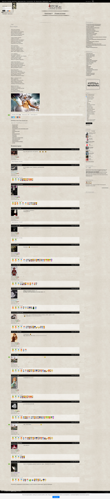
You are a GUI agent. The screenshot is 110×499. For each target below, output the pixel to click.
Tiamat (90, 158)
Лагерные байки (90, 107)
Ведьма (90, 169)
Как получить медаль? (90, 161)
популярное (94, 174)
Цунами (13, 142)
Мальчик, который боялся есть (91, 47)
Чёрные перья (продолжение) (91, 60)
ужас (105, 174)
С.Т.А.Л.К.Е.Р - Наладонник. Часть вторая (93, 43)
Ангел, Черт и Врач (89, 62)
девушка (23, 120)
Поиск (50, 1)
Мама (87, 170)
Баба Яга (88, 58)
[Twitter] (14, 117)
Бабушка (87, 169)
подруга (91, 174)
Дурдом (88, 115)
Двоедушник (88, 66)
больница (105, 172)
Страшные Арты (90, 108)
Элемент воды (15, 126)
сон (97, 174)
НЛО (87, 118)
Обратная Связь (39, 1)
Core (89, 144)
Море (20, 120)
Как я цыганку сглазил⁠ (90, 28)
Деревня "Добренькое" (90, 74)
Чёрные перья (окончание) (91, 61)
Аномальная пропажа (90, 32)
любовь (87, 174)
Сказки (88, 116)
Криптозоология (90, 110)
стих (98, 174)
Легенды (88, 103)
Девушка (92, 169)
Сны (87, 102)
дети (93, 173)
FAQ (34, 1)
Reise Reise (14, 135)
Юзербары (9, 1)
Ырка (87, 65)
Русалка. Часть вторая (90, 55)
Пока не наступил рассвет (91, 34)
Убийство (104, 170)
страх (100, 174)
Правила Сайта (45, 1)
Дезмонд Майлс (91, 141)
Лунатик (87, 40)
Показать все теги (89, 175)
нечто (89, 174)
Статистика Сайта (29, 1)
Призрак (93, 170)
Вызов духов (89, 105)
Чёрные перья (89, 59)
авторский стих (101, 172)
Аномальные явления (91, 109)
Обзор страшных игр (90, 120)
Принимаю (56, 497)
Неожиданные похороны (90, 30)
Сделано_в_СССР (92, 132)
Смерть (99, 170)
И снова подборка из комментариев (92, 27)
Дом (97, 169)
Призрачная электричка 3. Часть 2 (92, 31)
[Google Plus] (19, 117)
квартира (98, 173)
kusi (20, 114)
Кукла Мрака (91, 147)
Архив (90, 167)
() (17, 157)
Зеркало (104, 169)
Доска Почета (14, 1)
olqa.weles (90, 138)
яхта (26, 120)
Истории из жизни (90, 96)
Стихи (12, 24)
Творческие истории (90, 97)
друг (95, 173)
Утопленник (14, 136)
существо (102, 174)
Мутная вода (88, 75)
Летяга (90, 135)
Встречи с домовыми (90, 26)
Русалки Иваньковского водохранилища (93, 24)
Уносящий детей (89, 53)
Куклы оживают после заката (91, 33)
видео (87, 173)
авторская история (92, 172)
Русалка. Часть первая (90, 54)
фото (107, 174)
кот (103, 173)
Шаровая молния (89, 42)
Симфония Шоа (89, 70)
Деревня (95, 169)
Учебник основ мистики (91, 111)
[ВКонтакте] (12, 117)
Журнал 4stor (4, 1)
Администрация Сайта (22, 1)
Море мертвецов (15, 140)
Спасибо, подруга (89, 38)
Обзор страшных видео (91, 119)
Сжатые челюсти (89, 35)
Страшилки (89, 101)
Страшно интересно (90, 112)
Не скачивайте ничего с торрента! (92, 41)
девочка (89, 173)
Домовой (99, 169)
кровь (105, 173)
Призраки (96, 170)
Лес (106, 169)
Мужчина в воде (15, 127)
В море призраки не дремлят (17, 141)
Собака (102, 170)
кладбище (101, 173)
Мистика (89, 170)
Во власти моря (15, 124)
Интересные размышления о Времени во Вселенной (96, 39)
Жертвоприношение (16, 133)
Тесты (88, 117)
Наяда (13, 132)
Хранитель (88, 67)
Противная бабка (89, 68)
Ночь (91, 170)
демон (91, 173)
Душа (102, 169)
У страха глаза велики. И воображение (93, 25)
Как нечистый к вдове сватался (92, 69)
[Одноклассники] (15, 117)
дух (96, 173)
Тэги (86, 167)
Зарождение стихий (15, 131)
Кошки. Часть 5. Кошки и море (17, 137)
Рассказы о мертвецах (90, 73)
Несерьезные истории (91, 104)
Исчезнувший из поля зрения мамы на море (20, 128)
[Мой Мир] (17, 117)
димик (90, 155)
